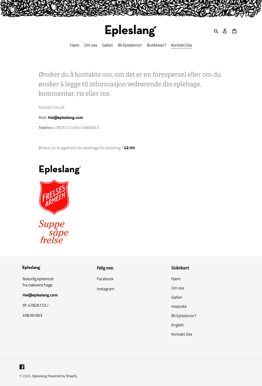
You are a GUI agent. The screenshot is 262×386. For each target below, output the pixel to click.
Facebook (105, 279)
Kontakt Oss (181, 334)
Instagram (105, 289)
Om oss (177, 288)
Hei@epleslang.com (65, 117)
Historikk (179, 306)
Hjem (176, 279)
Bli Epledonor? (183, 315)
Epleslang (39, 376)
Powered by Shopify (62, 376)
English (177, 325)
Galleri (176, 297)
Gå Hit (129, 148)
